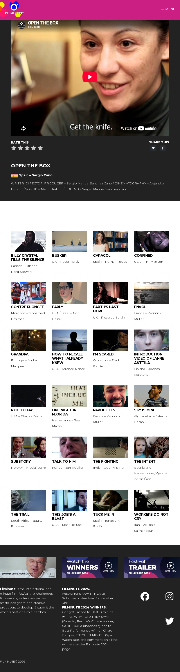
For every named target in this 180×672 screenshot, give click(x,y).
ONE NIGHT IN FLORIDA (64, 412)
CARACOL (102, 255)
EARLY (57, 307)
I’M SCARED (103, 354)
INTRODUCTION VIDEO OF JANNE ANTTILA (149, 358)
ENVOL (140, 307)
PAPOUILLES (104, 410)
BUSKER (59, 255)
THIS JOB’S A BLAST (63, 516)
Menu (170, 9)
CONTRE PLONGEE (27, 307)
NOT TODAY (22, 410)
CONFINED (143, 255)
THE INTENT (144, 461)
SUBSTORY (21, 461)
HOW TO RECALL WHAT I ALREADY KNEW (67, 358)
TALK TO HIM (64, 461)
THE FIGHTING (105, 461)
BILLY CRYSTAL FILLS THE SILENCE (27, 257)
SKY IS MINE (144, 410)
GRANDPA (20, 354)
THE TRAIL (20, 514)
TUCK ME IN (103, 514)
